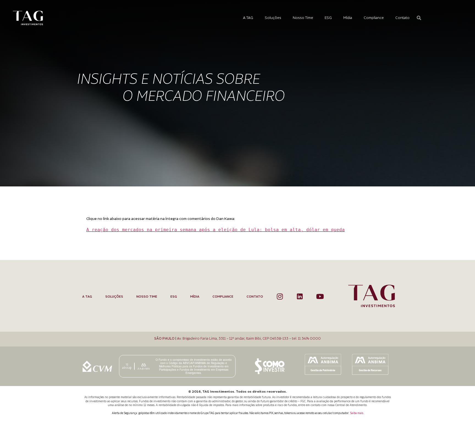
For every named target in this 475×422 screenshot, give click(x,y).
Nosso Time (303, 18)
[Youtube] (319, 296)
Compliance (374, 18)
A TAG (248, 18)
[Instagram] (279, 296)
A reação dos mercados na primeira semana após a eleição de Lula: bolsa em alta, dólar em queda (215, 229)
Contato (402, 18)
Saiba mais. (357, 413)
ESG (328, 18)
